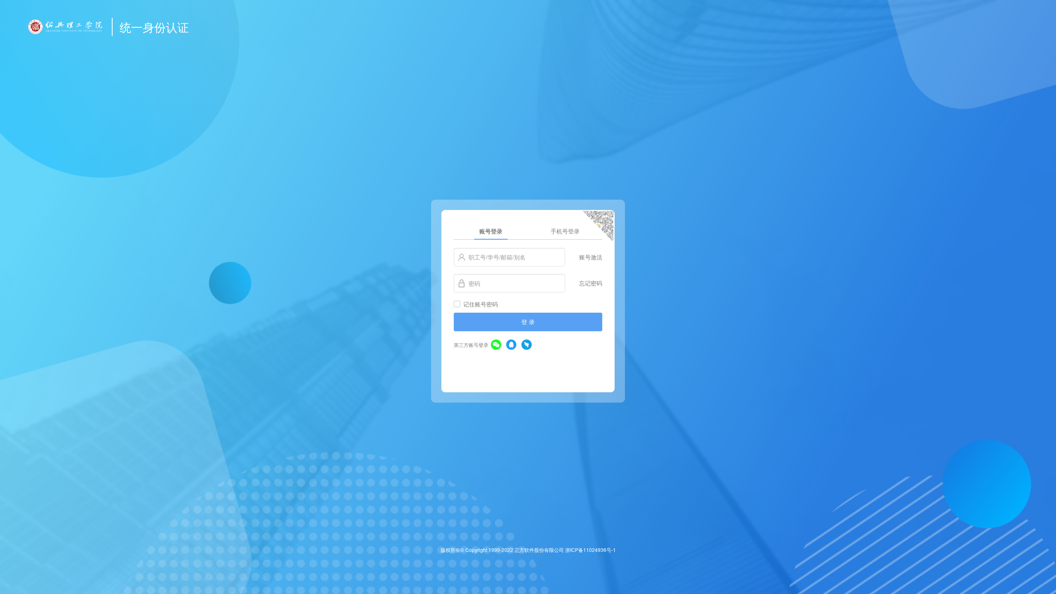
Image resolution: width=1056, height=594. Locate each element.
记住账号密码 (480, 304)
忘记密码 (590, 283)
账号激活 (590, 257)
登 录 (528, 322)
